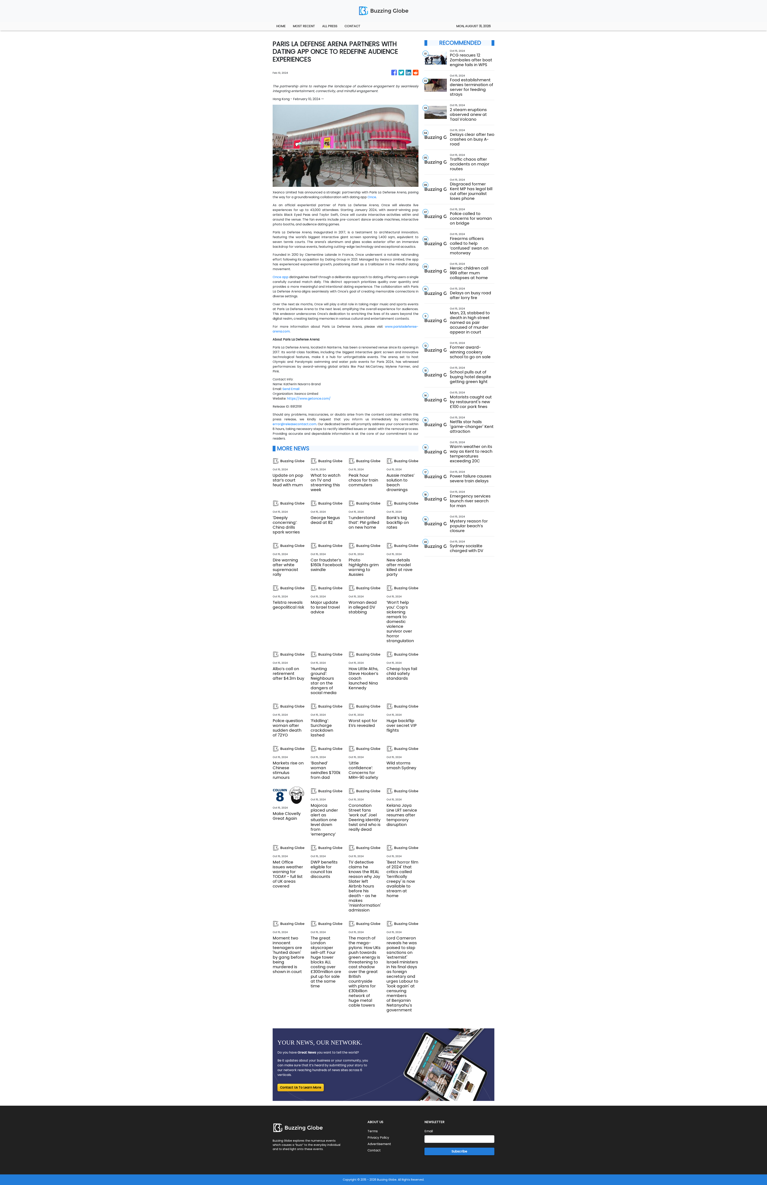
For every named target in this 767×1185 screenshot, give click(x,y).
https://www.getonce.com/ (309, 398)
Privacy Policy (378, 1137)
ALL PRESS (329, 26)
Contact (374, 1150)
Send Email (290, 389)
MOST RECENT (304, 26)
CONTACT (352, 26)
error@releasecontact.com (294, 424)
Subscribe (459, 1151)
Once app (280, 277)
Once (372, 197)
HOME (281, 26)
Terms (373, 1131)
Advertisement (379, 1144)
